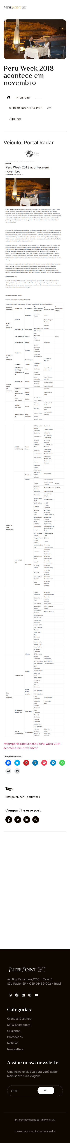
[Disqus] (35, 887)
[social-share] (8, 819)
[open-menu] (64, 7)
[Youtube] (36, 995)
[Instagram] (30, 995)
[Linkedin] (23, 995)
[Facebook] (17, 995)
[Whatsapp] (10, 995)
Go (46, 1090)
